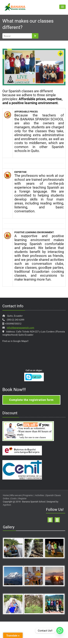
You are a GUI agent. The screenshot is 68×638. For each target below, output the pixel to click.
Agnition (7, 505)
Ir (35, 35)
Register (23, 498)
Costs (14, 498)
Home (6, 495)
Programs (28, 495)
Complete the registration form (31, 399)
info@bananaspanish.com (20, 327)
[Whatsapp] (59, 630)
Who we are (16, 495)
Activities (39, 495)
